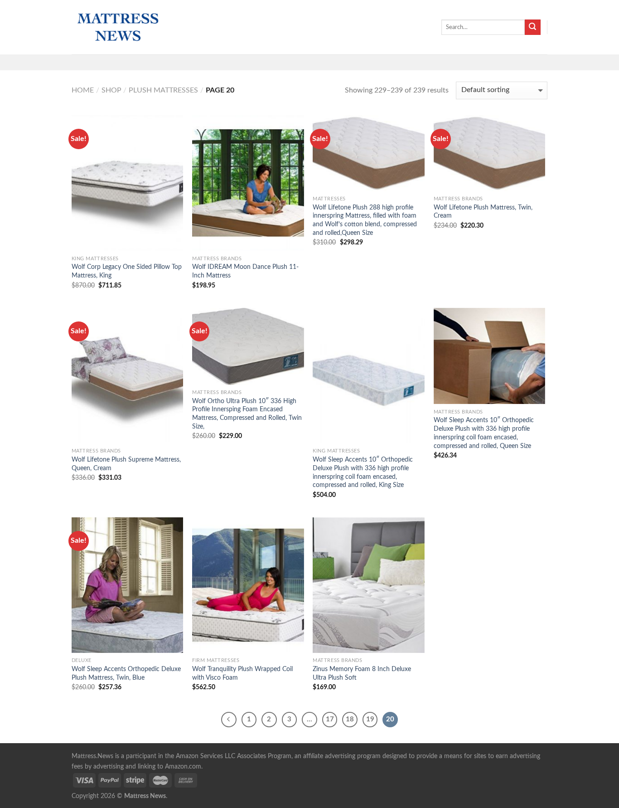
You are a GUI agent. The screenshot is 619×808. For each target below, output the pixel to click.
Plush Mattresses (163, 90)
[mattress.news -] (117, 27)
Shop (111, 90)
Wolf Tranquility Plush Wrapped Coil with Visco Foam (242, 673)
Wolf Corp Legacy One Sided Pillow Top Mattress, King (127, 271)
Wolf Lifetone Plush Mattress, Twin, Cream (483, 211)
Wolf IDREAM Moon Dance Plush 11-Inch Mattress (245, 271)
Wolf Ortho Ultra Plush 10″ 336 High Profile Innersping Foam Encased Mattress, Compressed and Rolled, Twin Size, (247, 414)
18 (350, 719)
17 (330, 719)
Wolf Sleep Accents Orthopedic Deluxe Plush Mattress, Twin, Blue (126, 673)
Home (83, 90)
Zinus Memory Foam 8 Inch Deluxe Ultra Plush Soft (362, 673)
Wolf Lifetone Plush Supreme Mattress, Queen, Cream (126, 464)
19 (370, 719)
